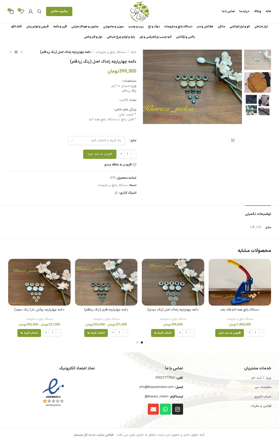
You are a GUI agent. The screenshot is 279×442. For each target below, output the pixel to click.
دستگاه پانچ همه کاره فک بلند (239, 309)
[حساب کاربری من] (30, 11)
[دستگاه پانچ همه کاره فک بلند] (240, 282)
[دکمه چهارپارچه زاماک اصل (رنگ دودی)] (173, 282)
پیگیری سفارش (59, 11)
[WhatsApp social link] (116, 193)
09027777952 (165, 378)
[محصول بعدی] (10, 52)
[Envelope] (153, 409)
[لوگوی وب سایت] (139, 11)
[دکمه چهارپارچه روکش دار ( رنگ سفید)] (39, 282)
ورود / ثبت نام (261, 378)
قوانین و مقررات (261, 406)
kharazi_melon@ (157, 396)
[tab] (258, 212)
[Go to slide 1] (142, 342)
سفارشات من (263, 387)
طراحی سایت (105, 435)
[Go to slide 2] (137, 342)
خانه (133, 52)
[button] (229, 333)
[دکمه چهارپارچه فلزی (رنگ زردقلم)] (106, 282)
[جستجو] (39, 11)
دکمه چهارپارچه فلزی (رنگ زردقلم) (106, 309)
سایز (133, 140)
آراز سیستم (80, 435)
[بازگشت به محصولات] (16, 52)
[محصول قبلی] (21, 52)
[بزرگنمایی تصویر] (232, 140)
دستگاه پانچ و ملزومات (110, 52)
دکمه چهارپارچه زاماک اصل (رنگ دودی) (173, 309)
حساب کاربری (262, 396)
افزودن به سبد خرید (100, 154)
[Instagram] (177, 409)
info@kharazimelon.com (156, 387)
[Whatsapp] (165, 409)
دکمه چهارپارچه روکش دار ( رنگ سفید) (39, 309)
